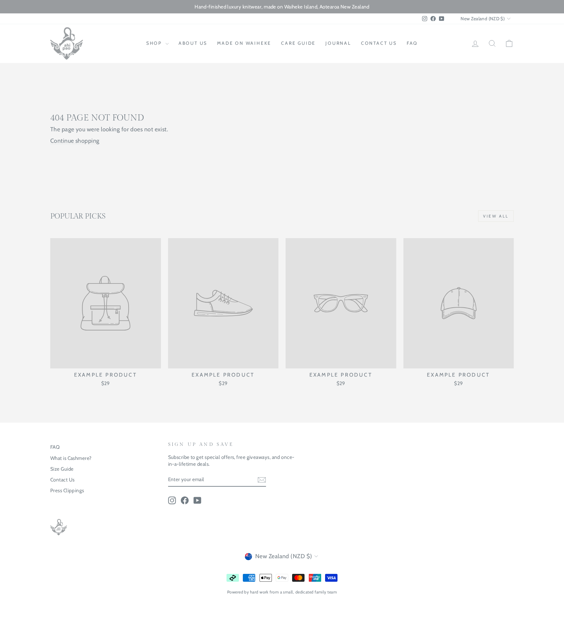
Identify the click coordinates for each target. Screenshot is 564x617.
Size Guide (62, 469)
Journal (338, 43)
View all (496, 216)
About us (193, 43)
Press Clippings (67, 490)
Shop (155, 43)
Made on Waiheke (244, 43)
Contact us (379, 43)
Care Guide (298, 43)
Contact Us (62, 480)
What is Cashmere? (71, 458)
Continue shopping (75, 140)
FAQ (412, 43)
